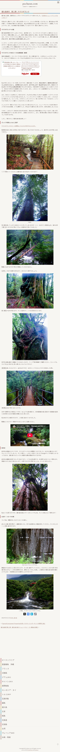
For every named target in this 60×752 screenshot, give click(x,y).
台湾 (3, 728)
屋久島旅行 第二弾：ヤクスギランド (15, 11)
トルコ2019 (6, 694)
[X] (24, 614)
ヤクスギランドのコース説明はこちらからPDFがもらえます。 (19, 126)
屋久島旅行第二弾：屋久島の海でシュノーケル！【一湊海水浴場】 (19, 627)
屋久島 (15, 618)
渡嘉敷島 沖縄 (8, 664)
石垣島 (4, 724)
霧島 (3, 703)
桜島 (3, 716)
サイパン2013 (7, 681)
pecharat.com (30, 4)
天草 (3, 711)
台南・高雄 (6, 737)
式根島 (4, 673)
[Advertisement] (30, 645)
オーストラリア (8, 660)
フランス (5, 668)
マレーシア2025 (8, 733)
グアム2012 (6, 677)
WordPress (30, 750)
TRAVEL (11, 618)
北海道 (4, 720)
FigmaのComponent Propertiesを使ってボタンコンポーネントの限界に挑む (23, 623)
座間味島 (5, 686)
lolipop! (36, 750)
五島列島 (5, 698)
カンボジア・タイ (9, 690)
